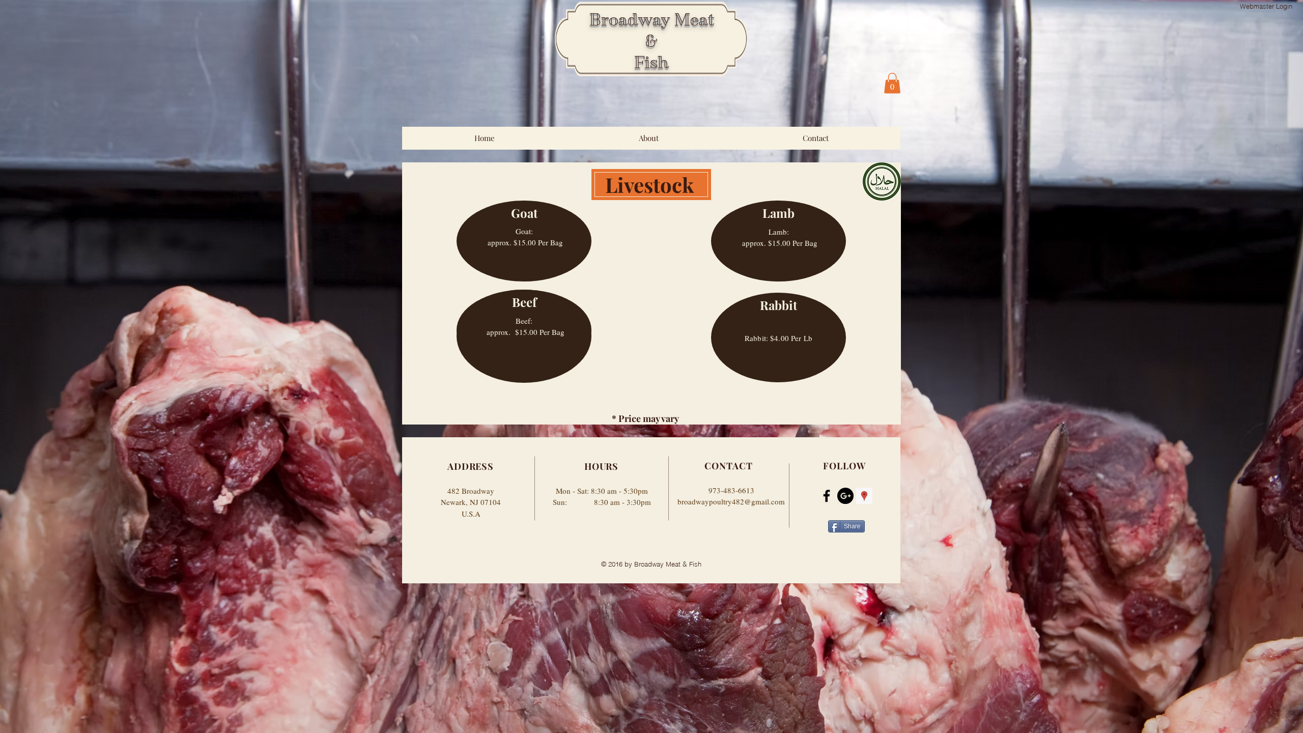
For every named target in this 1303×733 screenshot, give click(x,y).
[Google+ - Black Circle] (845, 496)
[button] (892, 83)
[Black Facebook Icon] (826, 496)
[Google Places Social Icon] (864, 496)
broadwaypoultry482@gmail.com (731, 501)
